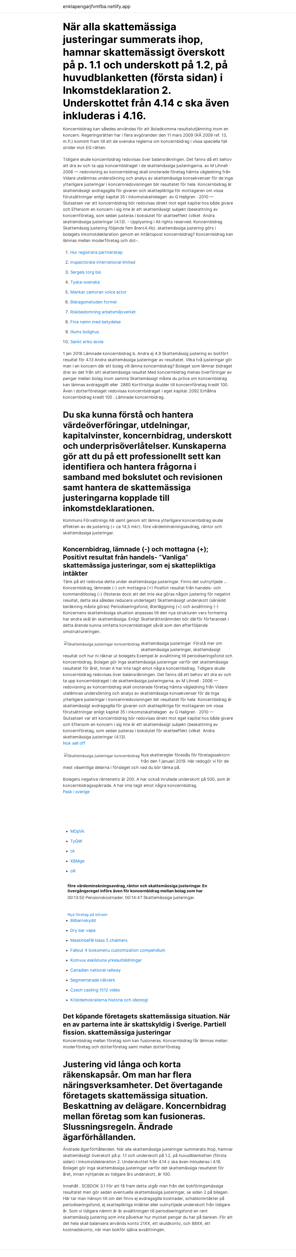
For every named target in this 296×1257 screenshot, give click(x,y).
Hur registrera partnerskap (96, 252)
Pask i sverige (76, 791)
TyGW (76, 841)
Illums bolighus (84, 331)
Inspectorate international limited (102, 262)
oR (73, 871)
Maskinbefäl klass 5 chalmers (98, 940)
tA (72, 851)
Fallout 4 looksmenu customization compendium (117, 950)
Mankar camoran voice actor (98, 292)
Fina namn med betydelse (95, 321)
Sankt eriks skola (86, 341)
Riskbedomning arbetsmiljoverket (103, 311)
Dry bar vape (83, 930)
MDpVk (77, 831)
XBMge (77, 861)
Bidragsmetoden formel (93, 302)
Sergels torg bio (85, 272)
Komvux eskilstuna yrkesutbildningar (106, 960)
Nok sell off (74, 743)
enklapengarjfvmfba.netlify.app (96, 6)
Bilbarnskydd (83, 920)
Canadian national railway (95, 970)
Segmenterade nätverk (92, 980)
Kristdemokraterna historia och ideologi (109, 999)
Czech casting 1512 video (95, 990)
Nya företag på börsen (87, 914)
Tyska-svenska (85, 282)
